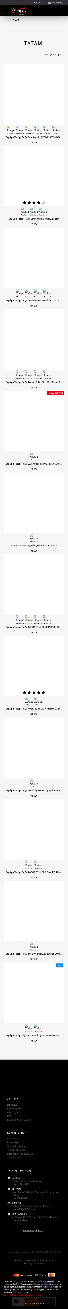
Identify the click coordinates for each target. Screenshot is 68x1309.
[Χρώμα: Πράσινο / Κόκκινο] (38, 619)
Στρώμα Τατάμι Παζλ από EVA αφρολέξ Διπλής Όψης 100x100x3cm (34, 954)
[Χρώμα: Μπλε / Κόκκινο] (33, 211)
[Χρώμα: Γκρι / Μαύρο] (47, 292)
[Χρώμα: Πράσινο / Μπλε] (24, 211)
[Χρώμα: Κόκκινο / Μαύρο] (38, 292)
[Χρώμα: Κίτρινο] (11, 129)
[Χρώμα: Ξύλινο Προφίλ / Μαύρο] (29, 701)
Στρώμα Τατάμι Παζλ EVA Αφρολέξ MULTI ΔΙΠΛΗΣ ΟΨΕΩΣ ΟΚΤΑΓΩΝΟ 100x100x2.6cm (34, 464)
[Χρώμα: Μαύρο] (38, 129)
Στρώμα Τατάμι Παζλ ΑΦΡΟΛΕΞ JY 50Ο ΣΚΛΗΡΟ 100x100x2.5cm (34, 872)
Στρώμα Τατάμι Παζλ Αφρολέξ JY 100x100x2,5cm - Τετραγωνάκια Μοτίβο (34, 382)
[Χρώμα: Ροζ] (56, 129)
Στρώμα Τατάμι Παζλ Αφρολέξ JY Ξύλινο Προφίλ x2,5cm (34, 709)
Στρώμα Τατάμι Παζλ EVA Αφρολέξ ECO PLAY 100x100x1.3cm (34, 137)
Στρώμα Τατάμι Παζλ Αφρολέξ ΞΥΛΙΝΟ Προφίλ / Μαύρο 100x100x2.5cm (34, 790)
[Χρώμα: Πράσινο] (20, 129)
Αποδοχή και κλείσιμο (37, 1303)
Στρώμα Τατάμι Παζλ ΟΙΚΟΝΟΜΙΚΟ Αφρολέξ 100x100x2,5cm (34, 300)
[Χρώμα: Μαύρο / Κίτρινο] (47, 374)
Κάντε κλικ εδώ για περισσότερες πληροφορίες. (23, 1295)
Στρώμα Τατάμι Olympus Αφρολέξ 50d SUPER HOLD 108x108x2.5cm (34, 1035)
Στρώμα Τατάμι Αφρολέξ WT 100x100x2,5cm (34, 545)
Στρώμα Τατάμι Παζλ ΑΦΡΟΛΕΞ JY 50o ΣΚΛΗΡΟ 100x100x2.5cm (34, 627)
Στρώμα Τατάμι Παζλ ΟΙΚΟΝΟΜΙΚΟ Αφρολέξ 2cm (34, 219)
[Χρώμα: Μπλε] (29, 129)
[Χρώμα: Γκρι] (47, 129)
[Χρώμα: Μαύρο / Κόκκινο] (38, 374)
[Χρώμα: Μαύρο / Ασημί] (43, 211)
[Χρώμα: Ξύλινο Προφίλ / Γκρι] (38, 701)
